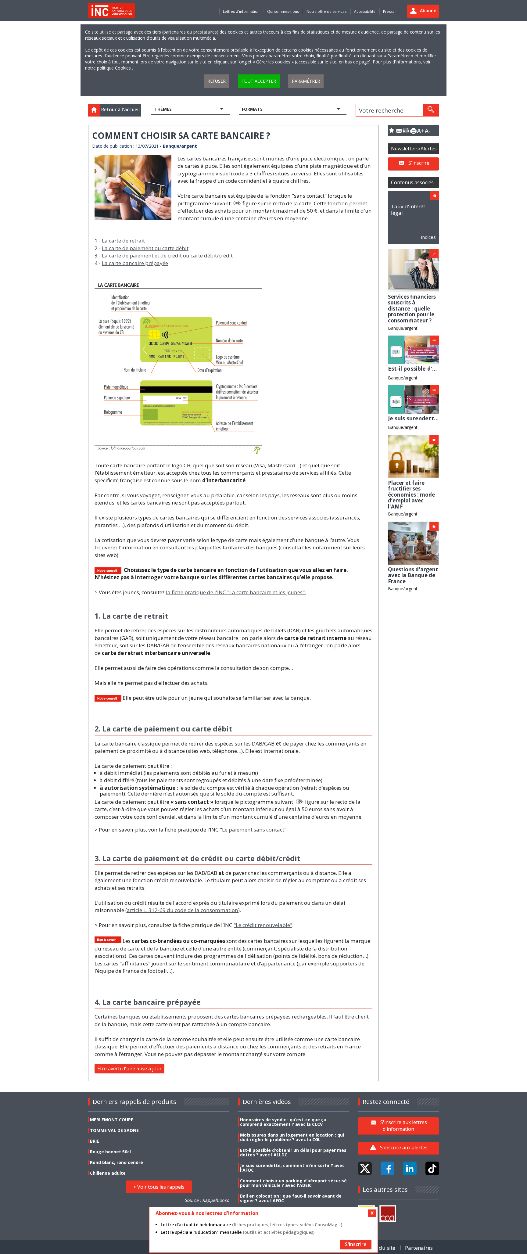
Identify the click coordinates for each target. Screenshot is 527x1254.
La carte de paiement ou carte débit (145, 248)
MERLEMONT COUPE (111, 1120)
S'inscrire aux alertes (404, 1147)
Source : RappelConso (207, 1200)
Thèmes (163, 109)
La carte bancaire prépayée (135, 263)
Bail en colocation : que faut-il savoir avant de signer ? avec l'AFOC (291, 1198)
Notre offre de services (326, 11)
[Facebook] (387, 1168)
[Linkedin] (410, 1168)
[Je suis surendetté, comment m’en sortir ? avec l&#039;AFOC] (413, 399)
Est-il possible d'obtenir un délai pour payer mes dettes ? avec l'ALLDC (293, 1152)
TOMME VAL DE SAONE (114, 1130)
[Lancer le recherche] (431, 110)
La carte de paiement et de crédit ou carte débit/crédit (167, 255)
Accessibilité (364, 11)
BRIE (94, 1141)
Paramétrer (306, 81)
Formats (252, 109)
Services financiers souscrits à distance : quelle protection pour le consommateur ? (412, 308)
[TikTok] (432, 1168)
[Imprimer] (413, 130)
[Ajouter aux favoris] (391, 130)
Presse (389, 11)
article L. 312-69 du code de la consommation (182, 910)
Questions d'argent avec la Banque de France (413, 575)
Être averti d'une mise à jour (129, 1068)
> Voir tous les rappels (159, 1187)
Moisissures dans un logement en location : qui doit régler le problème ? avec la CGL (292, 1137)
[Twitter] (365, 1168)
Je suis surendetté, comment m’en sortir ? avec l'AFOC (292, 1167)
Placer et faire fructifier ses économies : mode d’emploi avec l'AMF (411, 494)
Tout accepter (259, 81)
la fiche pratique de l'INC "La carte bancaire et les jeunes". (236, 592)
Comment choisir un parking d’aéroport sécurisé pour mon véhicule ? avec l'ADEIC (293, 1183)
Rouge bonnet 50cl (110, 1152)
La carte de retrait (123, 240)
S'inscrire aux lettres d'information (403, 1125)
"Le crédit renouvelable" (263, 925)
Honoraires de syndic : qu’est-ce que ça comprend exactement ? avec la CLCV (283, 1122)
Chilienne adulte (108, 1173)
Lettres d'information (241, 11)
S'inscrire (418, 163)
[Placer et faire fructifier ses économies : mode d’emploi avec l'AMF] (413, 456)
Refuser (216, 81)
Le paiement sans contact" (254, 829)
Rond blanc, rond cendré (116, 1162)
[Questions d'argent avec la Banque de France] (413, 543)
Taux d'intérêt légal (408, 209)
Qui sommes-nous (283, 11)
